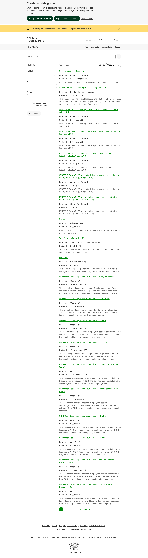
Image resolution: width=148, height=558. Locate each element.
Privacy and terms (97, 525)
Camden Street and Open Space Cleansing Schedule (82, 87)
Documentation (106, 47)
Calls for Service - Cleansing (71, 71)
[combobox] (42, 75)
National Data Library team (79, 530)
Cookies (84, 525)
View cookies (87, 18)
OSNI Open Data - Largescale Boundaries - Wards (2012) (84, 342)
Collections (90, 40)
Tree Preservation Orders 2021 (72, 238)
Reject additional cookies (67, 18)
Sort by (102, 65)
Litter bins (63, 257)
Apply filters (34, 113)
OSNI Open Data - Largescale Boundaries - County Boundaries (86, 277)
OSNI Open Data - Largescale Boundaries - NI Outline (82, 320)
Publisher (31, 71)
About (54, 525)
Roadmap (46, 525)
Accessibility (73, 525)
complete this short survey (80, 29)
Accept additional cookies (40, 18)
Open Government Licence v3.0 (74, 537)
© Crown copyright (74, 552)
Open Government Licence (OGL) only (40, 104)
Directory (117, 40)
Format (30, 92)
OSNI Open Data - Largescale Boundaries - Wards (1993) (84, 298)
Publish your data (92, 47)
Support (118, 47)
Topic (29, 81)
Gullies (62, 219)
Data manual (104, 40)
